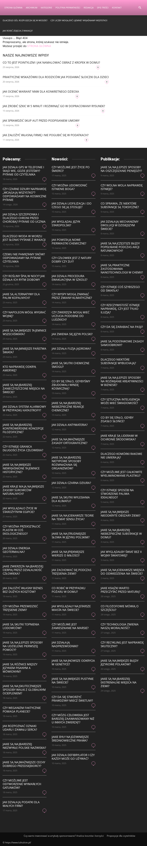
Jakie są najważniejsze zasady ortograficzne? (69, 441)
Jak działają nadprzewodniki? (65, 644)
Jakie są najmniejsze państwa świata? (24, 350)
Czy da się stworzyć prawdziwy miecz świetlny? (72, 698)
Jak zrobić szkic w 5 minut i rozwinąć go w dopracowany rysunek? (54, 106)
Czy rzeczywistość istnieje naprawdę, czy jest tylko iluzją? (120, 308)
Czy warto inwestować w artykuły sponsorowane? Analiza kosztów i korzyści (64, 835)
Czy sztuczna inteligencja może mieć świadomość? (120, 401)
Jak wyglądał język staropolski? (66, 223)
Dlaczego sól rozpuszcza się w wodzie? (25, 20)
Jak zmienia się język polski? (72, 334)
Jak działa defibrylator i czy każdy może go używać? (73, 756)
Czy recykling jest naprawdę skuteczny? (122, 644)
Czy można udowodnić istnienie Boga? (69, 187)
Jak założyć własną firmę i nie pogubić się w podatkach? (45, 135)
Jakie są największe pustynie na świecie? (73, 680)
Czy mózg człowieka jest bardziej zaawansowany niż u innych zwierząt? (73, 718)
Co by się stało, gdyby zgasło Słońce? (117, 419)
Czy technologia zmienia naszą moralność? (120, 626)
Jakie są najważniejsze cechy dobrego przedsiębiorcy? (24, 764)
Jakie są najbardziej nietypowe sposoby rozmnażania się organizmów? (66, 462)
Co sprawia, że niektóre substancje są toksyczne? (120, 205)
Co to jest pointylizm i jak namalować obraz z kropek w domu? (51, 62)
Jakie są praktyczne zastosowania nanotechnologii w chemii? (122, 268)
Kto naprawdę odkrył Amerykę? (19, 368)
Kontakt (117, 7)
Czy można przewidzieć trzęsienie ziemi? (20, 608)
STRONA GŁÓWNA (39, 46)
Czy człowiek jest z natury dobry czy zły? (71, 259)
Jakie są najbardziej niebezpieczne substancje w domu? (121, 533)
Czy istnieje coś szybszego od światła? (120, 288)
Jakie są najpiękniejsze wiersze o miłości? (68, 553)
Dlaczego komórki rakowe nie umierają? (121, 455)
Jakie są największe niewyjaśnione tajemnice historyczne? (21, 468)
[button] (139, 8)
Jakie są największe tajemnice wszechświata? (24, 332)
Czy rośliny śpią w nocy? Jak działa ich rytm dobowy (24, 277)
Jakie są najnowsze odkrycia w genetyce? (73, 662)
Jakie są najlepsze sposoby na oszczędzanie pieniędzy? (121, 169)
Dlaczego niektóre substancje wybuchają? (118, 361)
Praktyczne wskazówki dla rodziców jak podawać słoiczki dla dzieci (56, 77)
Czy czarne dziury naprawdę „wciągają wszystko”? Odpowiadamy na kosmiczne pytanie (24, 194)
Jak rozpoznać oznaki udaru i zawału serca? (20, 727)
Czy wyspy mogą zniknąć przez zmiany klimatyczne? (72, 296)
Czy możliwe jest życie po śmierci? (71, 169)
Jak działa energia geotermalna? (16, 550)
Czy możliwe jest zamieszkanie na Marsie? (70, 626)
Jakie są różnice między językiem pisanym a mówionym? (20, 667)
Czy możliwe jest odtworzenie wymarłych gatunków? (22, 783)
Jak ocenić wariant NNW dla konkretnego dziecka (41, 91)
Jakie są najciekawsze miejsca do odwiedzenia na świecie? (122, 571)
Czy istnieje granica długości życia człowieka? (23, 448)
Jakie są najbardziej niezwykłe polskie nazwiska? (24, 746)
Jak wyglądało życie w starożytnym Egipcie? (20, 510)
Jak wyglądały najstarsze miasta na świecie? (71, 608)
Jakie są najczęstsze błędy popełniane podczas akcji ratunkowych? (120, 246)
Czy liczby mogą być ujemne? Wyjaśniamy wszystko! (79, 20)
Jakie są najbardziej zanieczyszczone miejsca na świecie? (24, 388)
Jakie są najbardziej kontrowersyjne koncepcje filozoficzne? (23, 428)
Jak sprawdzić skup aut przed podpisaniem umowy (41, 120)
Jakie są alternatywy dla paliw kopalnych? (21, 296)
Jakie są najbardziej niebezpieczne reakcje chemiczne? (68, 406)
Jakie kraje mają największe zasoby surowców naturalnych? (23, 490)
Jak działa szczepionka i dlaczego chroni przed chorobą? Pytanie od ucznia (24, 217)
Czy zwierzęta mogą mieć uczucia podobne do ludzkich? (70, 315)
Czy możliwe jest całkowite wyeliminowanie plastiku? (121, 473)
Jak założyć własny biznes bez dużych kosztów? (23, 590)
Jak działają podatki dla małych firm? (21, 804)
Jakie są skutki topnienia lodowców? (21, 626)
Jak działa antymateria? (69, 425)
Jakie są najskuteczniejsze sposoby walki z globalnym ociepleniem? (24, 689)
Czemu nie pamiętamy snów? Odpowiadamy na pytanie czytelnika (24, 257)
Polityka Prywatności (68, 7)
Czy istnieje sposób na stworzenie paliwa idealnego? (117, 493)
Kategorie (46, 7)
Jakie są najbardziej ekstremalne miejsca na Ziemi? (118, 682)
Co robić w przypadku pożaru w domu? (68, 590)
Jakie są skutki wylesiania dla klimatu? (71, 499)
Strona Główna (13, 7)
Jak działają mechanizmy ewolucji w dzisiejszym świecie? (119, 225)
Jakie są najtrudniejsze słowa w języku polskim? (70, 535)
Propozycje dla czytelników (121, 835)
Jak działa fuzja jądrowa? (71, 348)
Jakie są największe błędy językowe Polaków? (119, 662)
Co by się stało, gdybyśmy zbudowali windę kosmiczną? (71, 384)
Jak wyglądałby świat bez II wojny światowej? (121, 553)
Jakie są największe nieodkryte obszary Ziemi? (120, 513)
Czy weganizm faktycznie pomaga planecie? (22, 709)
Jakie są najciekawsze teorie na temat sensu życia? (73, 517)
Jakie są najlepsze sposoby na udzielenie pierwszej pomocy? (23, 646)
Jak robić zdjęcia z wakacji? (18, 30)
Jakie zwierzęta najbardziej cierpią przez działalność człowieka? (23, 569)
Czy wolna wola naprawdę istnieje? (122, 187)
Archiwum (31, 7)
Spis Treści (103, 7)
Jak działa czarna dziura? (71, 483)
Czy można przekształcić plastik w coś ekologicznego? (21, 529)
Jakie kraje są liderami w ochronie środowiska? (119, 437)
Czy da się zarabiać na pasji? (122, 327)
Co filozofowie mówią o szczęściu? (120, 608)
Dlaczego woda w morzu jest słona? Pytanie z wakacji (24, 238)
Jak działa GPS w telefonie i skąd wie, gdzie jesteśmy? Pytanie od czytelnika (23, 170)
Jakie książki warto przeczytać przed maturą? (120, 590)
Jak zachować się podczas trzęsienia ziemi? (71, 571)
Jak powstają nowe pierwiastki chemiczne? (69, 241)
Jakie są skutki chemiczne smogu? (70, 365)
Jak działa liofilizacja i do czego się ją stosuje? (71, 205)
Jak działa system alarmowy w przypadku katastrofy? (24, 408)
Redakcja (89, 7)
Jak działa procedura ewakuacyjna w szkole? (69, 277)
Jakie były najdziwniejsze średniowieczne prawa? (70, 738)
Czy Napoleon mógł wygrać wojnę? (24, 314)
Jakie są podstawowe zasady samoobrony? (122, 343)
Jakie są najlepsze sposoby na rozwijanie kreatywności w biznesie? (122, 381)
